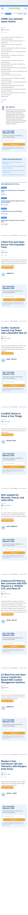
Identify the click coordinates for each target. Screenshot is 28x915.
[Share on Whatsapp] (26, 14)
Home (2, 13)
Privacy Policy (6, 149)
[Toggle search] (25, 8)
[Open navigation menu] (3, 8)
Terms (23, 148)
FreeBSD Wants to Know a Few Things (11, 211)
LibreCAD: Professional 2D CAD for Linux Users (14, 174)
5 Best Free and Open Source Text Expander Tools (13, 191)
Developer (8, 13)
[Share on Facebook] (20, 14)
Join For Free (14, 144)
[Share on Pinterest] (24, 14)
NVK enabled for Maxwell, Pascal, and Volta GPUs (13, 221)
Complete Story (6, 267)
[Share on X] (22, 14)
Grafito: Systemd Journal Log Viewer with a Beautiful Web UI (13, 201)
